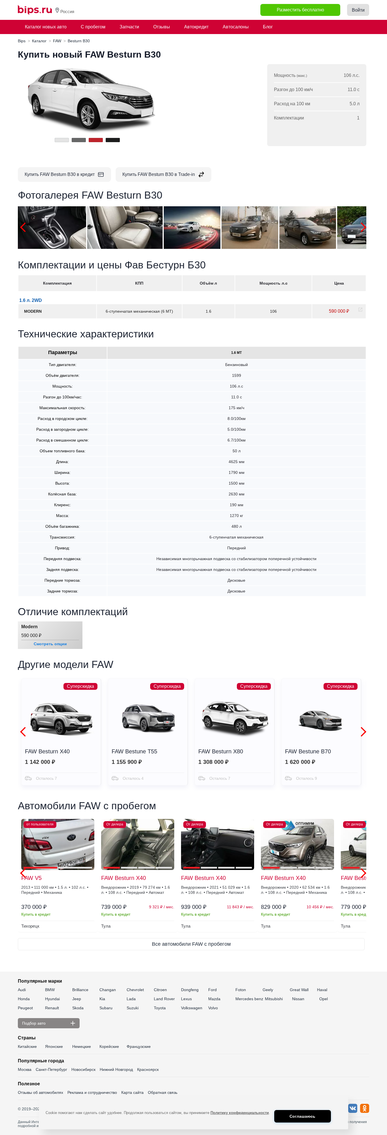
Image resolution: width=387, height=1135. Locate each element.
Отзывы (161, 26)
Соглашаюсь (302, 1116)
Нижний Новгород (116, 1069)
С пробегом (93, 26)
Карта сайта (132, 1092)
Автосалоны (236, 26)
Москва (24, 1069)
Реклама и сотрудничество (92, 1092)
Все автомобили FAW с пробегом (191, 944)
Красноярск (148, 1069)
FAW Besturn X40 (123, 878)
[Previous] (25, 227)
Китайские (27, 1046)
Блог (268, 26)
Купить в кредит (35, 914)
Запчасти (129, 26)
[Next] (361, 227)
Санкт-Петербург (51, 1069)
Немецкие (81, 1046)
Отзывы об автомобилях (40, 1092)
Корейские (109, 1046)
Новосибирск (83, 1069)
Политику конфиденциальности (239, 1113)
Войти (358, 10)
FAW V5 (31, 878)
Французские (139, 1046)
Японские (54, 1046)
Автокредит (196, 26)
